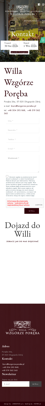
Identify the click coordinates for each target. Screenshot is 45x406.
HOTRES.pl (37, 404)
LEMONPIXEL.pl (17, 404)
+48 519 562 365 (10, 370)
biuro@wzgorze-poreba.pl (23, 106)
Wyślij (35, 384)
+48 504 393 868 (16, 110)
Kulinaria (37, 11)
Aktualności (32, 20)
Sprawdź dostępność (19, 52)
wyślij (32, 211)
